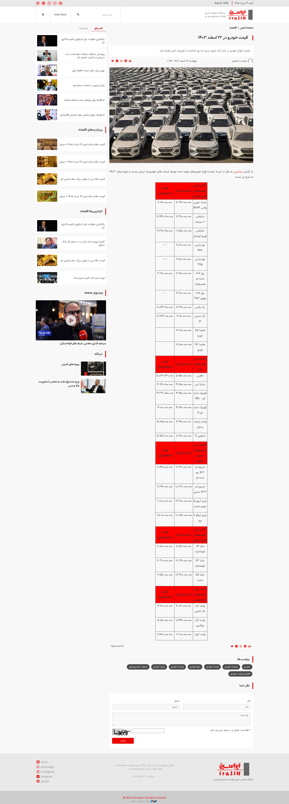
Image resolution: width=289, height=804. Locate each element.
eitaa (44, 762)
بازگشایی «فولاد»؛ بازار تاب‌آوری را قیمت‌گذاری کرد (83, 41)
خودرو (247, 667)
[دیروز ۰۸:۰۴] (47, 40)
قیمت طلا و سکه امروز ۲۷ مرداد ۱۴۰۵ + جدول (82, 144)
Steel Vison (60, 15)
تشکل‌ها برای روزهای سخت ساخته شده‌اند (84, 100)
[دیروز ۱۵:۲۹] (93, 386)
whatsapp (47, 767)
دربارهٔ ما (151, 776)
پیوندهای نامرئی (70, 364)
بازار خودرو (195, 667)
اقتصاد (233, 28)
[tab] (98, 28)
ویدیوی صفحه (93, 293)
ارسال (123, 741)
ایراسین (229, 14)
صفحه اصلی (246, 28)
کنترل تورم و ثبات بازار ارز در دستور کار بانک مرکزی (83, 243)
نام (249, 701)
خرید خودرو (159, 667)
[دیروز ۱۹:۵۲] (93, 369)
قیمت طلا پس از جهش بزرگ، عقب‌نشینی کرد (82, 179)
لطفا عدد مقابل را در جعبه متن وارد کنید (230, 730)
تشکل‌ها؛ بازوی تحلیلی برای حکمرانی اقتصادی (82, 115)
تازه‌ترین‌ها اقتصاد (91, 211)
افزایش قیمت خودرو (240, 674)
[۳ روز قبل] (47, 55)
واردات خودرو (177, 667)
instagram (48, 772)
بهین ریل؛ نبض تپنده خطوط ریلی (88, 70)
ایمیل (177, 701)
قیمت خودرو (212, 667)
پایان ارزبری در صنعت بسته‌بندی (89, 85)
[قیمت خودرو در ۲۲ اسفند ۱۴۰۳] (181, 115)
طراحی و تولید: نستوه (141, 801)
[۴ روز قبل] (47, 70)
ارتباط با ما (138, 776)
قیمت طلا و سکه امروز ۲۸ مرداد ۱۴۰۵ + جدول (82, 162)
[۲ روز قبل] (47, 179)
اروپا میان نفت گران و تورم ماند (89, 278)
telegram (47, 777)
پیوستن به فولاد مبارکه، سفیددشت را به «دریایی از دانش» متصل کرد (85, 55)
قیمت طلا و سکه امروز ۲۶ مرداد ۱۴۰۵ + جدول (82, 196)
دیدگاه (98, 354)
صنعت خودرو (231, 667)
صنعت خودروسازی (138, 667)
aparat (45, 781)
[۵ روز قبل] (47, 100)
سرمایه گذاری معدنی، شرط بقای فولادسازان (83, 344)
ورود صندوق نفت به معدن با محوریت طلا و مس (58, 384)
